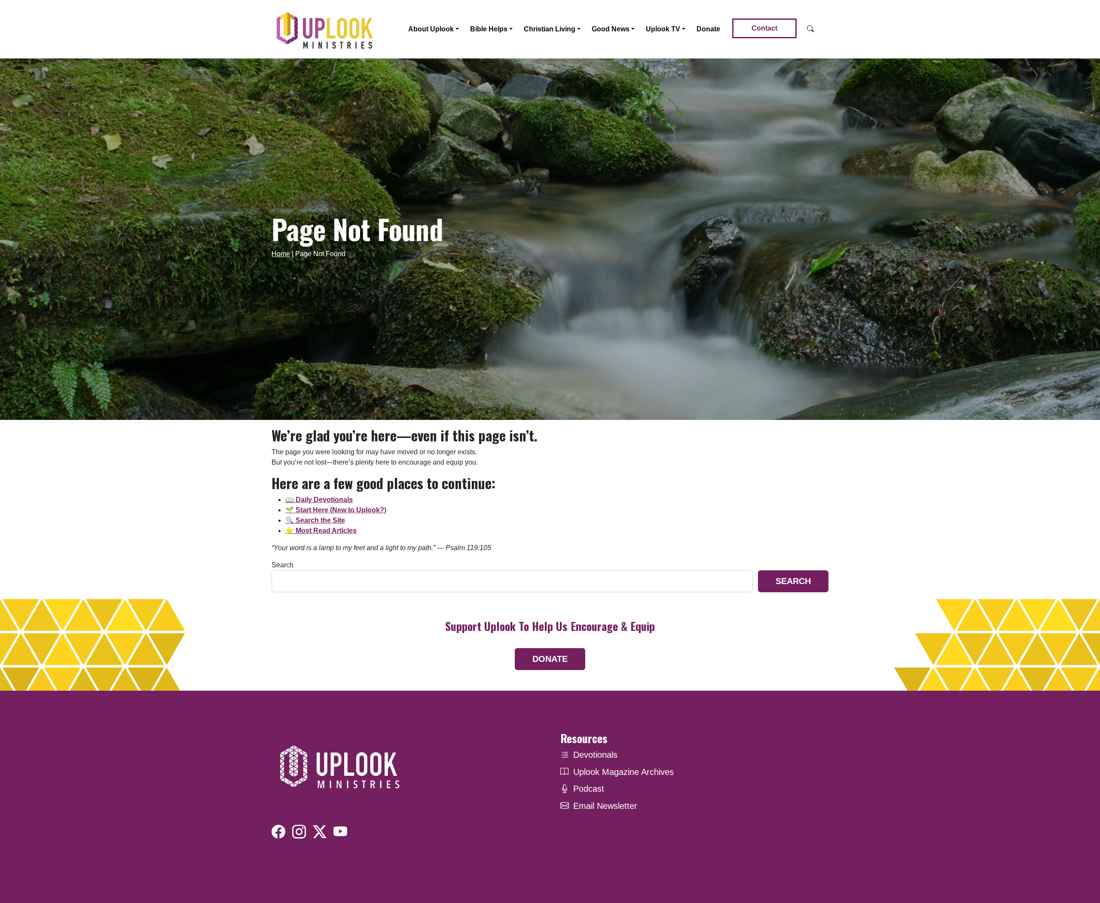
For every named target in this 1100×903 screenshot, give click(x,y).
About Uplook (431, 29)
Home (281, 253)
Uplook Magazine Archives (623, 772)
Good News (610, 29)
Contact (764, 28)
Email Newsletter (605, 806)
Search (282, 565)
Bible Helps (488, 29)
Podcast (588, 788)
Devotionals (595, 754)
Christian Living (549, 29)
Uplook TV (663, 29)
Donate (708, 29)
